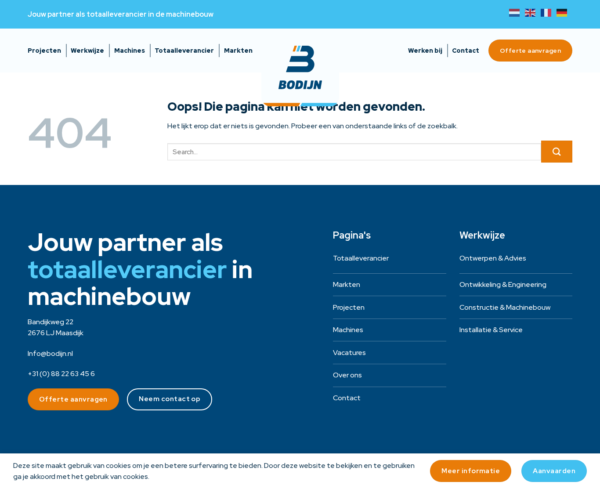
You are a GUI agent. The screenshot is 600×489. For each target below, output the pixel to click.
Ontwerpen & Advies (492, 258)
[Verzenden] (556, 152)
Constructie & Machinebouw (504, 307)
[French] (549, 12)
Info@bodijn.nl (50, 353)
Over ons (347, 375)
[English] (533, 12)
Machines (129, 50)
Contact (465, 50)
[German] (564, 12)
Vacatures (349, 352)
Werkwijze (87, 50)
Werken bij (425, 50)
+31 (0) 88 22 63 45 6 (61, 373)
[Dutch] (517, 12)
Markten (238, 50)
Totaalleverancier (184, 50)
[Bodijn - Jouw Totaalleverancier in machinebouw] (300, 67)
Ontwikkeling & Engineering (502, 284)
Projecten (44, 50)
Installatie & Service (491, 329)
